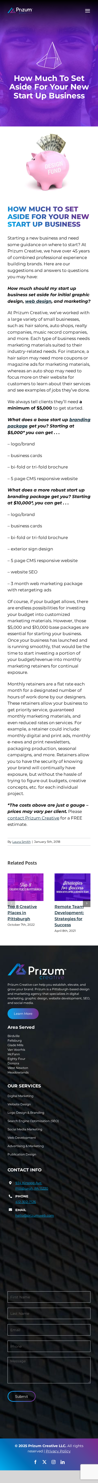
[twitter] (44, 1462)
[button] (11, 903)
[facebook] (35, 1462)
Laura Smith (21, 842)
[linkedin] (63, 1462)
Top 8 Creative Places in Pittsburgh (22, 912)
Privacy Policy (58, 1451)
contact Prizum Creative (33, 818)
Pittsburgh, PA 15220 (31, 1188)
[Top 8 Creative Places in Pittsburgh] (25, 887)
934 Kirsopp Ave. (28, 1183)
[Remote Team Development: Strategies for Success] (72, 887)
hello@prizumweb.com (34, 1215)
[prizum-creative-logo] (20, 9)
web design (38, 301)
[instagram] (54, 1462)
